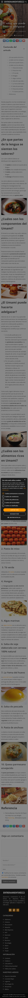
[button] (14, 517)
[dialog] (14, 499)
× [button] (24, 479)
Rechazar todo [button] (14, 514)
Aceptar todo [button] (14, 510)
